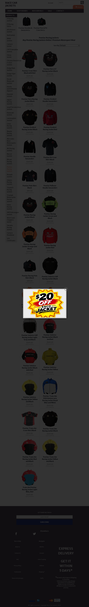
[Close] (66, 289)
